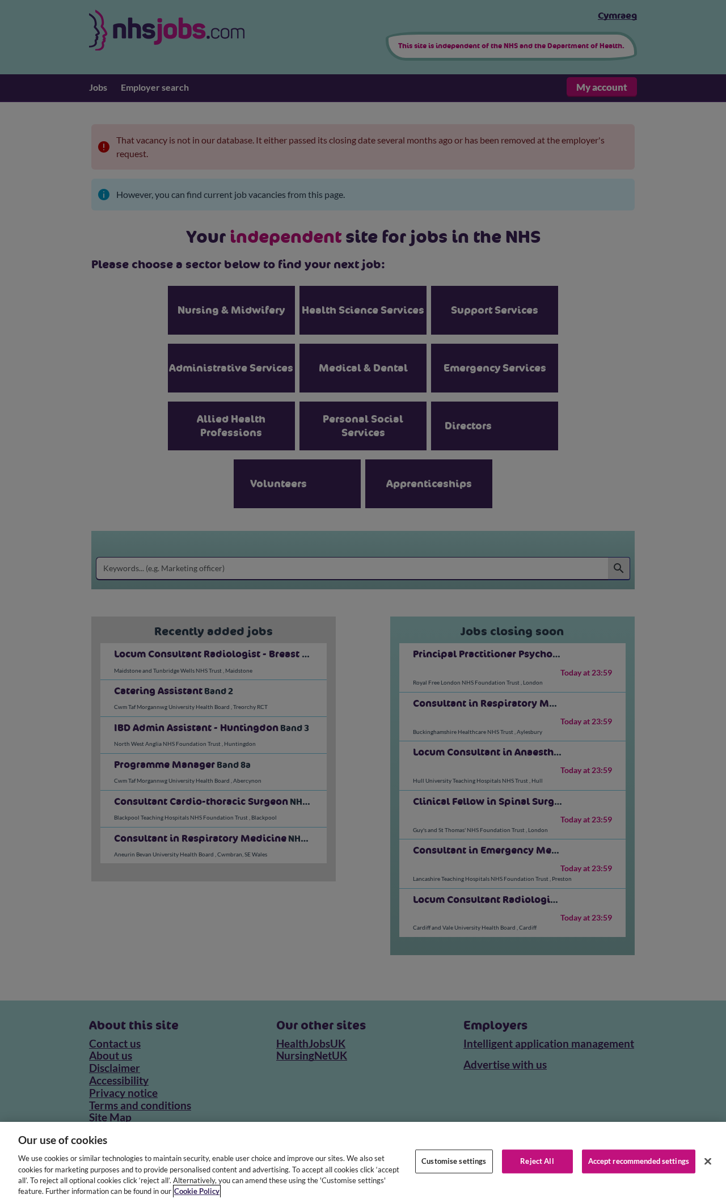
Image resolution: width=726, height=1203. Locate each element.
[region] (363, 1162)
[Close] (707, 1161)
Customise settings (453, 1161)
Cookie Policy (197, 1191)
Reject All (537, 1161)
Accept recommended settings (639, 1161)
